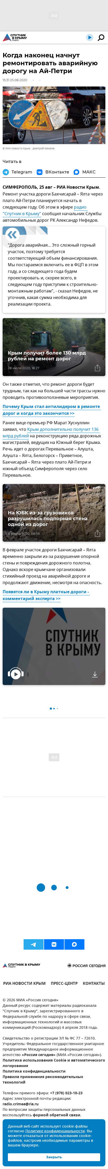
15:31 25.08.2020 (15, 80)
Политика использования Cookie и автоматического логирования (54, 1063)
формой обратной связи (56, 1115)
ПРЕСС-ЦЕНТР (64, 984)
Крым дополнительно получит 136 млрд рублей (51, 432)
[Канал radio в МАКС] (74, 944)
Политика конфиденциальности (34, 1072)
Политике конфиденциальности (55, 1131)
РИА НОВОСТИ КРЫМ (24, 984)
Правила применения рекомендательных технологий (43, 1080)
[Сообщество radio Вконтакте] (54, 944)
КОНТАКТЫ (94, 984)
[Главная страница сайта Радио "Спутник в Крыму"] (15, 37)
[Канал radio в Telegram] (34, 944)
